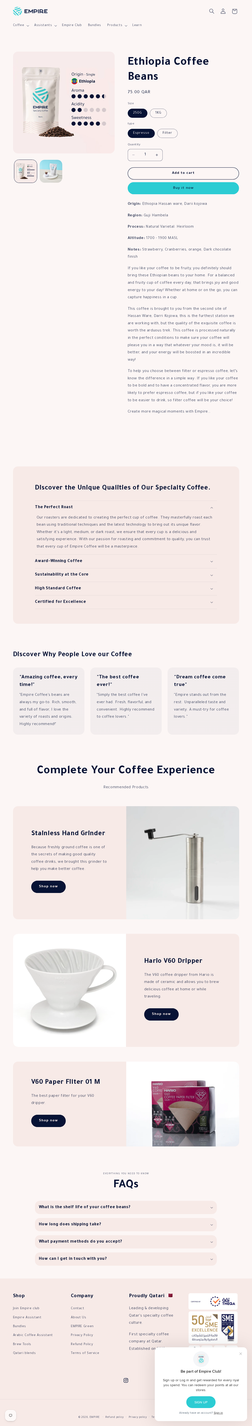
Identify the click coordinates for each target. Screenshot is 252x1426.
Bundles (19, 1326)
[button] (20, 25)
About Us (78, 1318)
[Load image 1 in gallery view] (25, 171)
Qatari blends (24, 1353)
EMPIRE (95, 1417)
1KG (158, 113)
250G (137, 113)
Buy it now (183, 188)
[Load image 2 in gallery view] (51, 171)
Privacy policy (138, 1417)
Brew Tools (22, 1344)
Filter (167, 133)
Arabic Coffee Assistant (33, 1335)
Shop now (48, 887)
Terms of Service (85, 1353)
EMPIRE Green (82, 1326)
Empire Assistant (27, 1318)
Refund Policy (82, 1344)
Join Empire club (26, 1308)
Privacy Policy (82, 1335)
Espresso (141, 133)
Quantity (134, 145)
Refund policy (114, 1417)
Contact (77, 1308)
